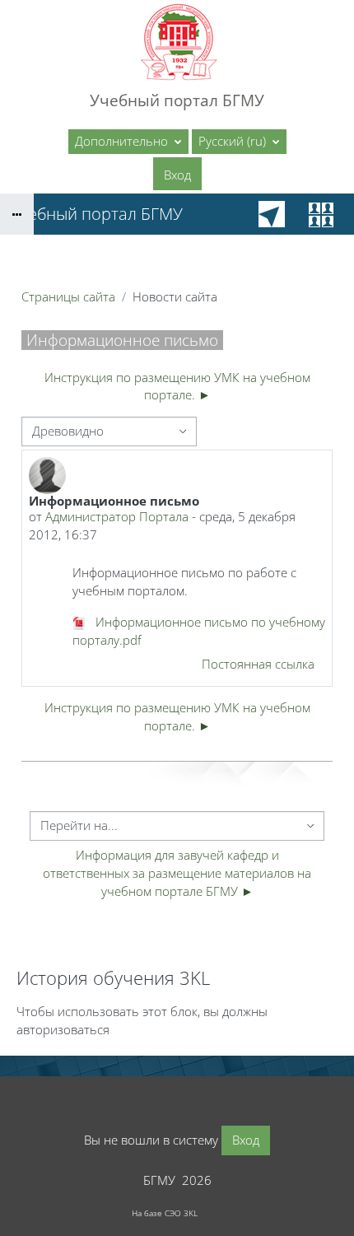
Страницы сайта (68, 296)
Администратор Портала (117, 516)
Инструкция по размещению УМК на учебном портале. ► (177, 386)
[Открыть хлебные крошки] (17, 214)
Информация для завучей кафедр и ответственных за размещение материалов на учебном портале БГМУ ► (178, 873)
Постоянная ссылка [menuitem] (258, 663)
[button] (239, 141)
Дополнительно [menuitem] (123, 141)
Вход (177, 174)
